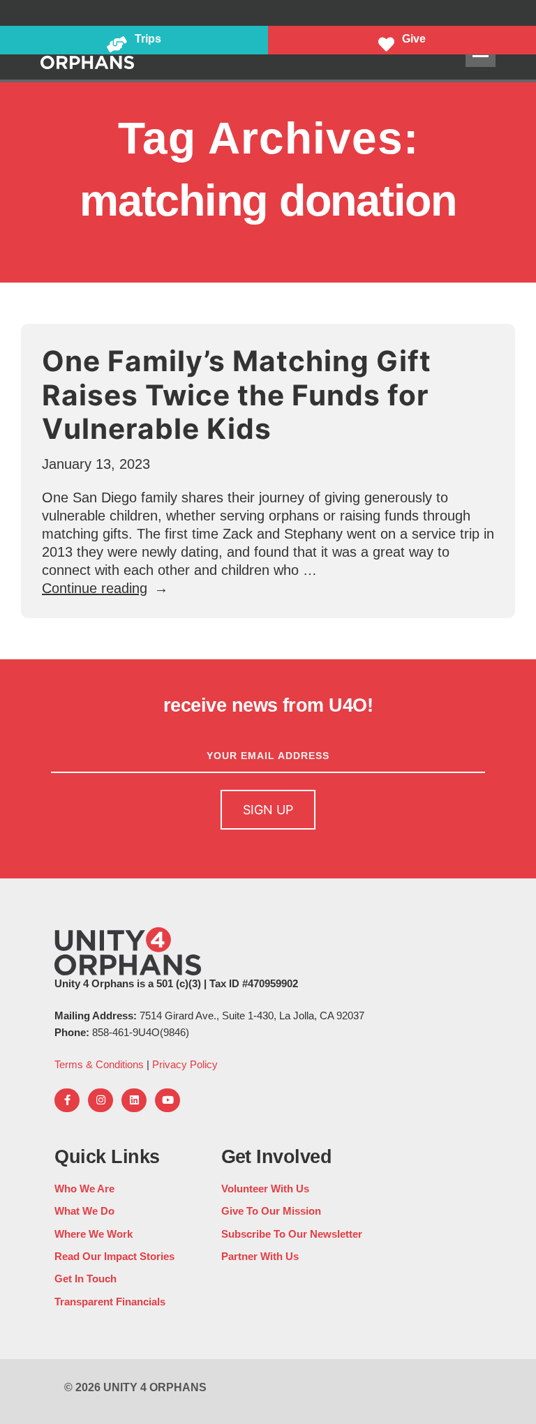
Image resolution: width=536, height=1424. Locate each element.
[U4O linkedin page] (134, 1100)
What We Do (84, 1211)
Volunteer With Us (265, 1188)
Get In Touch (85, 1278)
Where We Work (93, 1234)
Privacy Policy (185, 1064)
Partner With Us (260, 1256)
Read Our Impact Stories (114, 1256)
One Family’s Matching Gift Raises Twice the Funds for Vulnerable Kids (236, 395)
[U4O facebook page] (67, 1100)
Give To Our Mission (271, 1211)
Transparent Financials (109, 1301)
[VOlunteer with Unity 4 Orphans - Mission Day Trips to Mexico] (134, 40)
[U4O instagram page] (100, 1100)
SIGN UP (268, 809)
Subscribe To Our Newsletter (291, 1234)
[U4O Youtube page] (167, 1100)
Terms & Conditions (99, 1064)
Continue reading (105, 588)
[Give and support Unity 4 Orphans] (402, 40)
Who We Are (84, 1188)
